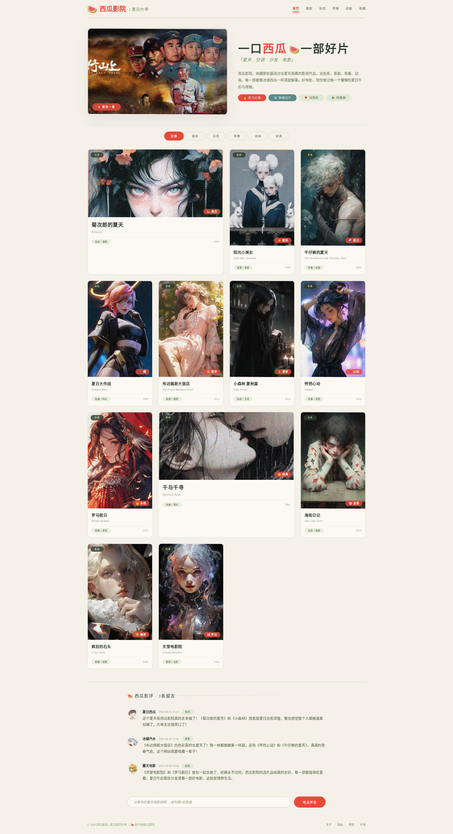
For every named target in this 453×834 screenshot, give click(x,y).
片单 (363, 824)
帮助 (351, 824)
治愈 (322, 8)
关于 (329, 824)
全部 (174, 136)
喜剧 (309, 8)
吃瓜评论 (310, 802)
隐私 (340, 824)
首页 (296, 8)
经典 (279, 136)
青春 (335, 8)
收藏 (362, 8)
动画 (349, 8)
